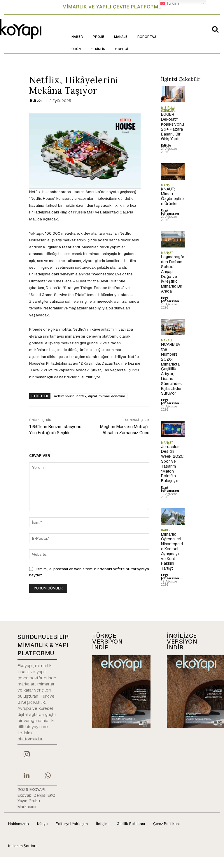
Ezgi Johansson (170, 211)
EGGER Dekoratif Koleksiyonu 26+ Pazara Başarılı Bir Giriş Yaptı (172, 126)
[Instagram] (27, 755)
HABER (166, 530)
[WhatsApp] (47, 776)
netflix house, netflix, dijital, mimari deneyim (89, 396)
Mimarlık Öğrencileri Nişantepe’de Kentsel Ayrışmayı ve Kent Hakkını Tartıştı (172, 551)
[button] (215, 29)
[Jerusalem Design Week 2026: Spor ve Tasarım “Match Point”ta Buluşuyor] (173, 429)
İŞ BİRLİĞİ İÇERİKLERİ (168, 109)
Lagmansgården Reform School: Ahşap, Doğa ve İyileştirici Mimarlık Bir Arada (172, 274)
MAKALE (166, 340)
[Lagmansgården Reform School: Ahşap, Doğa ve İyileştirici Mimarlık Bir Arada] (173, 239)
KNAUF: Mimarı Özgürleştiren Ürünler (172, 196)
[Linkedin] (27, 776)
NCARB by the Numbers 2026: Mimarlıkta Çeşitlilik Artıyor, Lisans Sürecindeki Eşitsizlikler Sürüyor (172, 369)
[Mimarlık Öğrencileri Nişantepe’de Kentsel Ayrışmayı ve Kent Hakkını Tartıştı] (173, 516)
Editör (36, 100)
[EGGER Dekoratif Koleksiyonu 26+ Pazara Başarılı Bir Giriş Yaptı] (173, 94)
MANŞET (167, 184)
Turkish (172, 3)
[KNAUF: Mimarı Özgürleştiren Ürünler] (173, 171)
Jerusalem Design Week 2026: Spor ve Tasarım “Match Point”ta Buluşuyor (172, 464)
